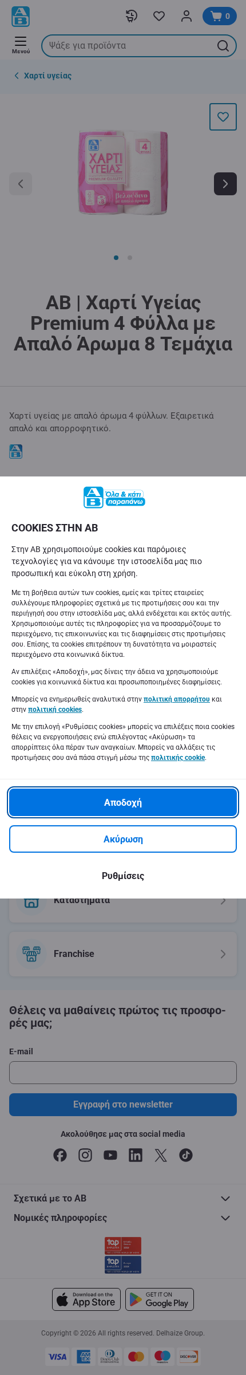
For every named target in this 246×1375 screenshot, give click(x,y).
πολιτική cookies (55, 710)
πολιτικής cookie (178, 758)
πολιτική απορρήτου (177, 699)
